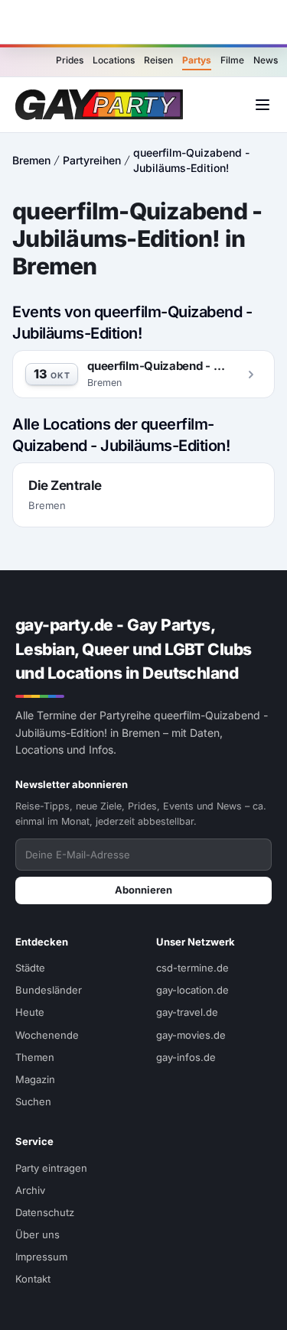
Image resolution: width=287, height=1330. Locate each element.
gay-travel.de (187, 1012)
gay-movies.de (191, 1035)
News (265, 60)
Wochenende (47, 1035)
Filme (232, 60)
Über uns (37, 1234)
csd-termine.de (192, 968)
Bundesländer (48, 990)
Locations (114, 60)
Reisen (158, 60)
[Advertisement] (143, 22)
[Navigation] (262, 105)
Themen (34, 1057)
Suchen (33, 1101)
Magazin (35, 1079)
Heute (29, 1012)
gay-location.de (192, 990)
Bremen (31, 160)
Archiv (30, 1190)
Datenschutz (44, 1212)
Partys (196, 60)
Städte (30, 968)
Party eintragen (51, 1168)
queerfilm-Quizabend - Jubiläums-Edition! (191, 160)
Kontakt (33, 1279)
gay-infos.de (186, 1057)
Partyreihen (92, 160)
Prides (69, 60)
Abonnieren (143, 890)
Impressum (41, 1257)
